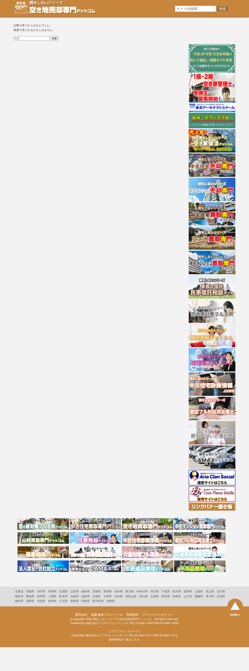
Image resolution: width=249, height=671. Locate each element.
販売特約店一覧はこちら (124, 639)
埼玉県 (154, 591)
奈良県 (119, 596)
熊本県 (52, 601)
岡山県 (143, 596)
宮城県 (63, 591)
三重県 (52, 596)
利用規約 (132, 614)
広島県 (154, 596)
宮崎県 (85, 601)
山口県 (188, 596)
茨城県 (96, 591)
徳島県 (19, 601)
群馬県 (107, 591)
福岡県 (30, 601)
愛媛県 (199, 596)
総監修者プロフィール (107, 614)
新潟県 (177, 591)
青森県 (30, 591)
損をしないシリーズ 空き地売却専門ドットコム (122, 619)
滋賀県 (85, 596)
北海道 (19, 591)
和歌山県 (131, 596)
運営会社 (81, 614)
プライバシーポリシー (158, 614)
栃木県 (119, 591)
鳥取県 (165, 596)
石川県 (221, 591)
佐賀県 (41, 601)
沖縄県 (110, 601)
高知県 (221, 596)
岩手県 (41, 591)
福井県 (19, 596)
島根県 (177, 596)
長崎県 (74, 601)
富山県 (210, 591)
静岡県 (41, 596)
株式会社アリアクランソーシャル (107, 623)
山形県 (74, 591)
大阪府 (74, 596)
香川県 (210, 596)
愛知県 (30, 596)
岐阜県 (63, 596)
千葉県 (165, 591)
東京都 (129, 591)
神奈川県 (142, 591)
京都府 (96, 596)
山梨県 (199, 591)
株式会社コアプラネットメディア (107, 635)
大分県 (63, 601)
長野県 (188, 591)
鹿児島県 (97, 601)
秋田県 (52, 591)
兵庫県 (107, 596)
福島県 (85, 591)
